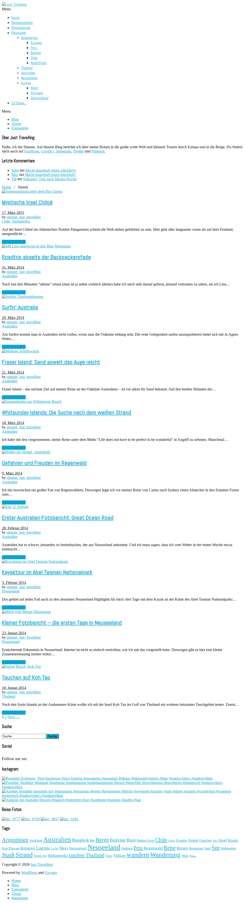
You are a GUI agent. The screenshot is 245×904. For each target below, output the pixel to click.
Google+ (47, 151)
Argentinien (39, 62)
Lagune (43, 847)
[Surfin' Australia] (22, 297)
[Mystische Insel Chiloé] (32, 191)
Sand (207, 848)
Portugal (37, 92)
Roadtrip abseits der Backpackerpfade (46, 257)
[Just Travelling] (14, 4)
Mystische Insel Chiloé (27, 202)
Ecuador (36, 42)
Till (14, 179)
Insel (223, 840)
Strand (24, 854)
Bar (92, 840)
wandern (138, 854)
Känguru (27, 848)
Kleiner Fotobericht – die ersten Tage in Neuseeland (62, 622)
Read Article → (14, 242)
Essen (193, 840)
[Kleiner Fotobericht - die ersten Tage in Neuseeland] (26, 612)
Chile (34, 57)
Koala (233, 840)
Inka (215, 840)
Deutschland (39, 97)
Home (15, 17)
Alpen (34, 87)
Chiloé (171, 840)
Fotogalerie (19, 128)
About (16, 124)
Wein (184, 856)
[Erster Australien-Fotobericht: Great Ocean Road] (15, 507)
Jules (15, 170)
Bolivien (36, 52)
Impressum (19, 898)
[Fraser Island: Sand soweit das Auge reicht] (20, 351)
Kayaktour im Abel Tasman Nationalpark (47, 572)
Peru (34, 47)
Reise (170, 847)
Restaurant (196, 848)
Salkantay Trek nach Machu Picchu (50, 179)
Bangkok (80, 840)
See (216, 847)
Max (14, 175)
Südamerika (29, 37)
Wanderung (165, 854)
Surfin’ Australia (20, 307)
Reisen (182, 848)
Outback (127, 848)
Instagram (63, 151)
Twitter (78, 151)
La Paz (54, 848)
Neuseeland (29, 77)
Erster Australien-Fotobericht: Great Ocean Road (57, 517)
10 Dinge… (19, 102)
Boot (131, 840)
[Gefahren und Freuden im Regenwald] (26, 452)
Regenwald (153, 848)
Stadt (8, 854)
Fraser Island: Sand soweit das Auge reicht (51, 362)
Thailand (27, 67)
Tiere (108, 856)
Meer (63, 848)
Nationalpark (78, 848)
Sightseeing (228, 848)
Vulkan (119, 855)
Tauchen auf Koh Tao (26, 677)
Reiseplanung (20, 27)
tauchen (77, 855)
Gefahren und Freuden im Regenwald (44, 462)
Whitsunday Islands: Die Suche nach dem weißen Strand (66, 412)
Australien (28, 72)
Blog (15, 119)
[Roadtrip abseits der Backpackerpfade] (36, 246)
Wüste (192, 856)
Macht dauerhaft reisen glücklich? (50, 170)
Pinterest (97, 151)
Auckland (35, 840)
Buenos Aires (145, 840)
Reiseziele (18, 32)
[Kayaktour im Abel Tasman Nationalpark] (35, 561)
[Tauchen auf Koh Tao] (21, 666)
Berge (102, 840)
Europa (26, 82)
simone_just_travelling (24, 217)
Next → (14, 717)
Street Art (40, 856)
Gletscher (205, 840)
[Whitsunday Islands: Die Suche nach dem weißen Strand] (31, 402)
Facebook (31, 151)
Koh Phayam (10, 848)
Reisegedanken (22, 22)
